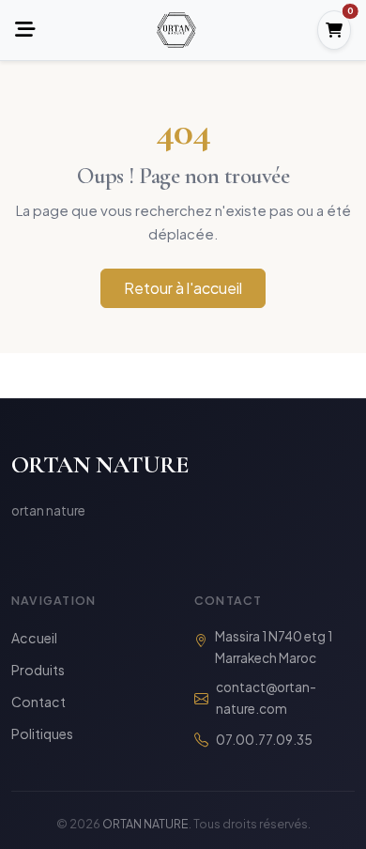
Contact (38, 701)
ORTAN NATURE (100, 464)
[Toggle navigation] (25, 30)
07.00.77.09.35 (264, 740)
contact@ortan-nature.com (266, 698)
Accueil (34, 637)
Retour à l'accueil (183, 288)
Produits (38, 669)
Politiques (42, 733)
